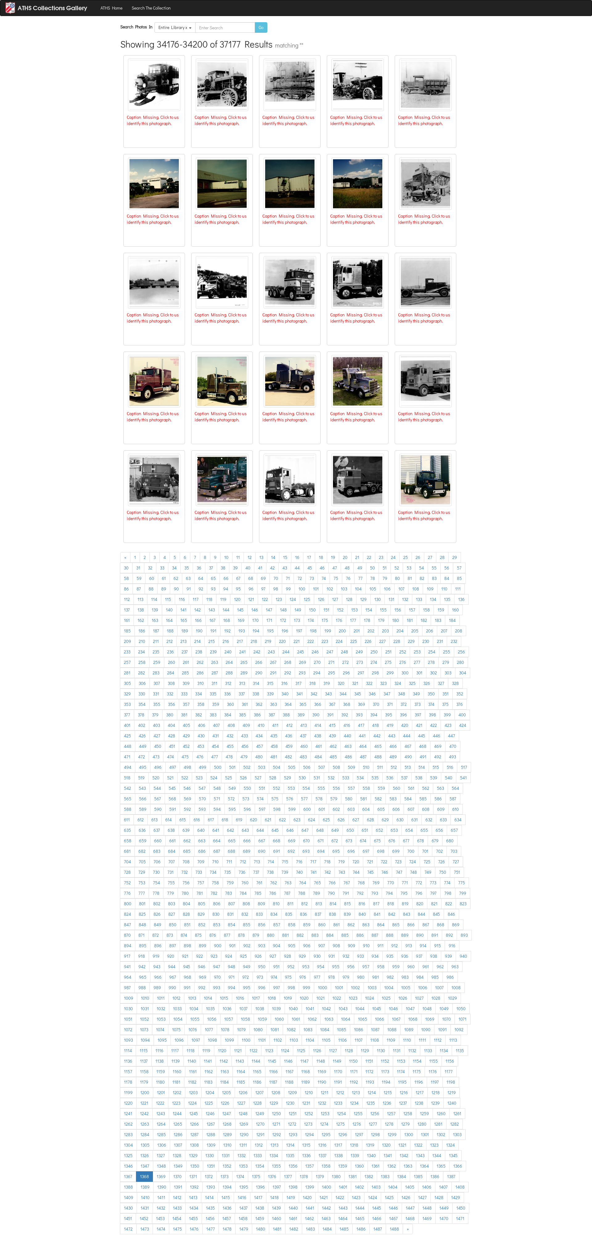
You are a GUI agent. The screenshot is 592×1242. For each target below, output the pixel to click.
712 (243, 862)
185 (127, 631)
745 (370, 872)
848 (142, 924)
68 (250, 578)
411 (275, 725)
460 (304, 746)
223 (325, 641)
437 (303, 736)
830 (216, 914)
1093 (128, 1040)
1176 (433, 1071)
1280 (421, 1124)
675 (377, 841)
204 (400, 631)
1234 (354, 1103)
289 (244, 673)
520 (155, 778)
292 (287, 673)
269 (302, 662)
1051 (128, 1019)
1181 (176, 1082)
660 (158, 841)
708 (186, 862)
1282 (454, 1124)
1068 (412, 1019)
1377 (288, 1176)
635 (127, 830)
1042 (326, 1008)
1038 (259, 1008)
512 (394, 767)
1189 (305, 1082)
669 (291, 841)
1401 (343, 1187)
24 (393, 557)
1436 (227, 1208)
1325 (128, 1155)
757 (200, 883)
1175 (417, 1071)
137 (127, 610)
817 (376, 903)
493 (452, 757)
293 (302, 673)
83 (434, 578)
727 (456, 862)
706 (157, 862)
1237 (403, 1103)
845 (436, 914)
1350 (194, 1166)
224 (339, 641)
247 (330, 652)
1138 (159, 1061)
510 (366, 767)
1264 (161, 1124)
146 (254, 610)
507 (321, 767)
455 (230, 746)
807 (231, 903)
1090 (425, 1029)
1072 (128, 1029)
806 (216, 903)
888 (389, 935)
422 (433, 725)
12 (250, 557)
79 (385, 578)
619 (239, 820)
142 (197, 610)
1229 (273, 1103)
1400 (326, 1187)
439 (332, 736)
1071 (462, 1019)
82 (422, 578)
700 (410, 851)
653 (394, 830)
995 (246, 987)
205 (414, 631)
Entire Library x (173, 27)
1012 (176, 998)
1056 (211, 1019)
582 (378, 799)
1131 (397, 1050)
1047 (410, 1008)
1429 (455, 1197)
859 (306, 924)
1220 (128, 1103)
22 (369, 557)
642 (230, 830)
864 (380, 924)
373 (417, 704)
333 (184, 694)
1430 (128, 1208)
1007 (439, 987)
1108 (374, 1040)
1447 (410, 1208)
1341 (388, 1155)
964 (127, 977)
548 (217, 788)
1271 (276, 1124)
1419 (290, 1197)
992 (201, 987)
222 (310, 641)
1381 (352, 1176)
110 (444, 589)
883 (315, 935)
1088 (392, 1029)
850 (172, 924)
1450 (460, 1208)
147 (269, 610)
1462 (309, 1218)
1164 (240, 1071)
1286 (178, 1134)
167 (212, 620)
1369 (161, 1176)
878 (241, 935)
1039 (276, 1008)
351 (445, 694)
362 (259, 704)
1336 (306, 1155)
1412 (177, 1197)
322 (369, 683)
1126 (317, 1050)
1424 (372, 1197)
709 (200, 862)
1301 (425, 1134)
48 (347, 568)
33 (162, 568)
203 (385, 631)
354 (142, 704)
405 (186, 725)
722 (384, 862)
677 (406, 841)
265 (244, 662)
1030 (128, 1008)
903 (261, 945)
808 (246, 903)
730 (156, 872)
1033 (177, 1008)
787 (287, 893)
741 (313, 872)
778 (156, 893)
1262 (128, 1124)
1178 (128, 1082)
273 (359, 662)
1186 (257, 1082)
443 (391, 736)
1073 (144, 1029)
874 (184, 935)
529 (287, 778)
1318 (354, 1145)
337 (242, 694)
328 (455, 683)
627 (355, 820)
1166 (273, 1071)
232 (454, 641)
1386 (434, 1176)
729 (141, 872)
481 (273, 757)
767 (346, 883)
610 (455, 809)
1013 (192, 998)
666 (247, 841)
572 (231, 799)
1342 (404, 1155)
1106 (342, 1040)
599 (292, 809)
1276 (356, 1124)
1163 (224, 1071)
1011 (161, 998)
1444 (359, 1208)
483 (303, 757)
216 (226, 641)
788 (301, 893)
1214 (372, 1092)
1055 (194, 1019)
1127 (333, 1050)
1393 (210, 1187)
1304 (128, 1145)
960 (411, 966)
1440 (293, 1208)
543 (142, 788)
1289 (227, 1134)
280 (460, 662)
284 (170, 673)
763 (288, 883)
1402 (359, 1187)
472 (141, 757)
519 (141, 778)
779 (170, 893)
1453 (160, 1218)
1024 (369, 998)
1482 (293, 1229)
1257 (391, 1113)
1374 (240, 1176)
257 (127, 662)
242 (256, 652)
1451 (128, 1218)
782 (214, 893)
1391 (178, 1187)
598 (277, 809)
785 (257, 893)
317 (298, 683)
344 (343, 694)
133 (419, 599)
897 (172, 945)
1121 (238, 1050)
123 (279, 599)
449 (142, 746)
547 (202, 788)
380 (169, 715)
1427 (422, 1197)
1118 (191, 1050)
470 (452, 746)
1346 (128, 1166)
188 (170, 631)
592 (187, 809)
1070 (446, 1019)
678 (420, 841)
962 (440, 966)
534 (360, 778)
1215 (388, 1092)
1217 (420, 1092)
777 (141, 893)
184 (452, 620)
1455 (193, 1218)
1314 (290, 1145)
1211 (324, 1092)
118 (209, 599)
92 (201, 589)
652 (379, 830)
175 (325, 620)
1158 (144, 1071)
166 (198, 620)
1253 (325, 1113)
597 (262, 809)
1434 (193, 1208)
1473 (144, 1229)
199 (327, 631)
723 (398, 862)
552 (276, 788)
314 (256, 683)
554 (306, 788)
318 (312, 683)
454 (215, 746)
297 (361, 673)
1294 (309, 1134)
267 (273, 662)
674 (363, 841)
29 (454, 557)
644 (260, 830)
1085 (341, 1029)
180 (395, 620)
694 (321, 851)
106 (387, 589)
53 (409, 568)
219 (268, 641)
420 (404, 725)
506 (306, 767)
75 (336, 578)
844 (421, 914)
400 (462, 715)
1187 (273, 1082)
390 (315, 715)
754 (156, 883)
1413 (193, 1197)
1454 (176, 1218)
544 (157, 788)
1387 (451, 1176)
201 (357, 631)
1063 (328, 1019)
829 (201, 914)
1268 (227, 1124)
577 (304, 799)
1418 (274, 1197)
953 (305, 966)
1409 (128, 1197)
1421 (323, 1197)
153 (354, 610)
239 (213, 652)
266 (258, 662)
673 (349, 841)
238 (198, 652)
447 (451, 736)
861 (336, 924)
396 (403, 715)
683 (156, 851)
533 (345, 778)
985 (435, 977)
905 (291, 945)
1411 (161, 1197)
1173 (385, 1071)
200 (342, 631)
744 (356, 872)
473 (156, 757)
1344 (436, 1155)
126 (321, 599)
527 (258, 778)
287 (215, 673)
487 (363, 757)
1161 (193, 1071)
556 (336, 788)
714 (271, 862)
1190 (322, 1082)
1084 (324, 1029)
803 (171, 903)
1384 (401, 1176)
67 (238, 578)
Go (261, 27)
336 (227, 694)
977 (317, 977)
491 (423, 757)
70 (275, 578)
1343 (420, 1155)
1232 (322, 1103)
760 (245, 883)
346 (372, 694)
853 (216, 924)
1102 (277, 1040)
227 (382, 641)
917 (127, 956)
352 (459, 694)
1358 (326, 1166)
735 (227, 872)
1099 (229, 1040)
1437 (243, 1208)
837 (318, 914)
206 (429, 631)
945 (186, 966)
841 (377, 914)
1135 (460, 1050)
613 (154, 820)
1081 (274, 1029)
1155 (433, 1061)
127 (335, 599)
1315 (306, 1145)
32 (150, 568)
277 (417, 662)
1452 (144, 1218)
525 (228, 778)
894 (127, 945)
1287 (194, 1134)
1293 (293, 1134)
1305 (145, 1145)
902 (246, 945)
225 (353, 641)
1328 (177, 1155)
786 (272, 893)
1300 (408, 1134)
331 (156, 694)
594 (217, 809)
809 (261, 903)
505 (291, 767)
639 (186, 830)
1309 (211, 1145)
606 (396, 809)
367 (332, 704)
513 (408, 767)
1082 (291, 1029)
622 (282, 820)
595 (232, 809)
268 (287, 662)
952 (290, 966)
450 (157, 746)
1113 (453, 1040)
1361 (376, 1166)
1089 (408, 1029)
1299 (392, 1134)
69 (263, 578)
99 (288, 589)
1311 (243, 1145)
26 (418, 557)
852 (201, 924)
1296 (342, 1134)
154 (368, 610)
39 (235, 568)
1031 (145, 1008)
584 (408, 799)
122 (265, 599)
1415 (225, 1197)
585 (423, 799)
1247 (226, 1113)
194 (256, 631)
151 (326, 610)
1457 (226, 1218)
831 (230, 914)
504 (276, 767)
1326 (144, 1155)
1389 (145, 1187)
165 (183, 620)
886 (360, 935)
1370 (177, 1176)
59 (139, 578)
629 (385, 820)
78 (372, 578)
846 (451, 914)
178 (367, 620)
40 (247, 568)
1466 (376, 1218)
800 (127, 903)
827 (171, 914)
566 (142, 799)
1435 (210, 1208)
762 (273, 883)
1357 (309, 1166)
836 (303, 914)
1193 (370, 1082)
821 (434, 903)
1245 (193, 1113)
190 (199, 631)
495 (142, 767)
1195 (402, 1082)
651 (365, 830)
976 (302, 977)
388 (286, 715)
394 (373, 715)
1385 (418, 1176)
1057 (228, 1019)
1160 (177, 1071)
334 (198, 694)
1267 (211, 1124)
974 (274, 977)
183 (438, 620)
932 (346, 956)
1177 (449, 1071)
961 (425, 966)
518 (127, 778)
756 (186, 883)
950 (261, 966)
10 (226, 557)
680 (450, 841)
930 (317, 956)
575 (274, 799)
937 (419, 956)
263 (214, 662)
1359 (342, 1166)
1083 (307, 1029)
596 (247, 809)
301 (419, 673)
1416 (242, 1197)
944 (171, 966)
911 (380, 945)
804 (186, 903)
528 (272, 778)
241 (242, 652)
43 (284, 568)
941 (127, 966)
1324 (450, 1145)
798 (447, 893)
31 (138, 568)
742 (327, 872)
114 (154, 599)
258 (142, 662)
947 (216, 966)
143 (211, 610)
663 (201, 841)
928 (287, 956)
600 (307, 809)
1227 (241, 1103)
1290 (244, 1134)
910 (366, 945)
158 (426, 610)
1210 (309, 1092)
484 (318, 757)
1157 (128, 1071)
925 (243, 956)
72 (300, 578)
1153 (401, 1061)
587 (453, 799)
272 (345, 662)
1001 (339, 987)
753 (141, 883)
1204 (209, 1092)
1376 (272, 1176)
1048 (427, 1008)
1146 (288, 1061)
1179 (144, 1082)
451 (172, 746)
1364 (424, 1166)
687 (216, 851)
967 (172, 977)
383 (213, 715)
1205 (226, 1092)
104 (358, 589)
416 (346, 725)
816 (362, 903)
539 (433, 778)
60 (151, 578)
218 (254, 641)
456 (245, 746)
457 (259, 746)
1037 (243, 1008)
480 (259, 757)
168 (226, 620)
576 (289, 799)
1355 (276, 1166)
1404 (392, 1187)
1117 (175, 1050)
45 (309, 568)
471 (127, 757)
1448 (427, 1208)
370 (376, 704)
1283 (128, 1134)
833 (259, 914)
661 (172, 841)
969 (202, 977)
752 (127, 883)
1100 (246, 1040)
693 (306, 851)
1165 (257, 1071)
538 (418, 778)
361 (245, 704)
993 (216, 987)
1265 (177, 1124)
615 (182, 820)
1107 (359, 1040)
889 (405, 935)
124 (293, 599)
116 (182, 599)
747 (399, 872)
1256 (374, 1113)
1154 (417, 1061)
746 (384, 872)
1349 (178, 1166)
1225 (208, 1103)
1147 (304, 1061)
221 (297, 641)
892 (449, 935)
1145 (272, 1061)
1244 (177, 1113)
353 (127, 704)
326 (426, 683)
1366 (457, 1166)
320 (341, 683)
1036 (227, 1008)
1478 (227, 1229)
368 (346, 704)
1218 (435, 1092)
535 (375, 778)
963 (454, 966)
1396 (260, 1187)
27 (430, 557)
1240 (451, 1103)
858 (291, 924)
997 (276, 987)
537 (404, 778)
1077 (209, 1029)
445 (421, 736)
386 (257, 715)
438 (317, 736)
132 (405, 599)
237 (185, 652)
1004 (388, 987)
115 (168, 599)
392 (344, 715)
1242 (144, 1113)
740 (299, 872)
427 (157, 736)
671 (321, 841)
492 (437, 757)
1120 (222, 1050)
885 (345, 935)
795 (404, 893)
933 (360, 956)
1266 (194, 1124)
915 (437, 945)
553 (291, 788)
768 (361, 883)
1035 (210, 1008)
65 (213, 578)
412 (289, 725)
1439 (276, 1208)
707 (171, 862)
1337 (323, 1155)
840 (362, 914)
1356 (293, 1166)
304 (462, 673)
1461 (293, 1218)
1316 (322, 1145)
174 (311, 620)
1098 (212, 1040)
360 (230, 704)
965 (142, 977)
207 (444, 631)
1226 (225, 1103)
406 (201, 725)
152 (340, 610)
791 (346, 893)
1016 (240, 998)
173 (297, 620)
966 (158, 977)
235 (156, 652)
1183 (208, 1082)
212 (169, 641)
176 (339, 620)
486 (348, 757)
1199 (128, 1092)
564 (455, 788)
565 (127, 799)
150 (312, 610)
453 (200, 746)
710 (215, 862)
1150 (353, 1061)
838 (332, 914)
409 (246, 725)
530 (302, 778)
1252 (308, 1113)
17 (309, 557)
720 (355, 862)
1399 (309, 1187)
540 (448, 778)
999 (306, 987)
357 (186, 704)
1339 (355, 1155)
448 (127, 746)
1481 (277, 1229)
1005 (405, 987)
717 (313, 862)
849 (157, 924)
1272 (292, 1124)
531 (317, 778)
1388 (128, 1187)
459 (289, 746)
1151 (369, 1061)
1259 (424, 1113)
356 (171, 704)
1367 (128, 1176)
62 (176, 578)
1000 (322, 987)
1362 (391, 1166)
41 (260, 568)
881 (285, 935)
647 (305, 830)
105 (372, 589)
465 (378, 746)
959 (396, 966)
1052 (144, 1019)
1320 (386, 1145)
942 (142, 966)
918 (141, 956)
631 (414, 820)
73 (312, 578)
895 (142, 945)
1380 (336, 1176)
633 (443, 820)
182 (424, 620)
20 (345, 557)
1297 (359, 1134)
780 (185, 893)
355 (156, 704)
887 (375, 935)
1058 (245, 1019)
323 (383, 683)
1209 (292, 1092)
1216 (404, 1092)
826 (157, 914)
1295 (326, 1134)
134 (433, 599)
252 (402, 652)
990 (172, 987)
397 (418, 715)
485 (333, 757)
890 (420, 935)
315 (270, 683)
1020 (304, 998)
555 (321, 788)
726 (441, 862)
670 (306, 841)
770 (390, 883)
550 (247, 788)
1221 (144, 1103)
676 (391, 841)
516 (450, 767)
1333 (257, 1155)
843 (406, 914)
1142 (224, 1061)
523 (199, 778)
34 (174, 568)
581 (363, 799)
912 (394, 945)
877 (227, 935)
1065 (362, 1019)
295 (331, 673)
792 (360, 893)
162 (141, 620)
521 (170, 778)
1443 (343, 1208)
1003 (372, 987)
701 (425, 851)
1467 (393, 1218)
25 (405, 557)
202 (371, 631)
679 (435, 841)
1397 (277, 1187)
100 (301, 589)
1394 (227, 1187)
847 (127, 924)
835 (288, 914)
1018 (272, 998)
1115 (144, 1050)
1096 (179, 1040)
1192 (354, 1082)
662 (187, 841)
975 (288, 977)
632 (429, 820)
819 (405, 903)
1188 (289, 1082)
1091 (442, 1029)
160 (455, 610)
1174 (401, 1071)
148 (283, 610)
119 (223, 599)
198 (313, 631)
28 (442, 557)
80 (397, 578)
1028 (435, 998)
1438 (259, 1208)
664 (216, 841)
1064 (345, 1019)
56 (446, 568)
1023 (353, 998)
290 (258, 673)
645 (275, 830)
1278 (389, 1124)
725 (427, 862)
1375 (256, 1176)
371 (390, 704)
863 (365, 924)
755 (171, 883)
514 (421, 767)
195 (270, 631)
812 (304, 903)
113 (140, 599)
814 (333, 903)
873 (169, 935)
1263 (144, 1124)
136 (461, 599)
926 (258, 956)
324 (397, 683)
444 (406, 736)
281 (127, 673)
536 (389, 778)
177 (353, 620)
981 (375, 977)
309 (186, 683)
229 (411, 641)
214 (197, 641)
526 (243, 778)
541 (463, 778)
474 (170, 757)
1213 (356, 1092)
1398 (293, 1187)
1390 (161, 1187)
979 (346, 977)
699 (396, 851)
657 (454, 830)
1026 (402, 998)
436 (288, 736)
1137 (144, 1061)
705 (142, 862)
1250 (276, 1113)
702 (439, 851)
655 (424, 830)
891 (434, 935)
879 (256, 935)
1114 (128, 1050)
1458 (243, 1218)
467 (408, 746)
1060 (279, 1019)
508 (336, 767)
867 (425, 924)
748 (413, 872)
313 (242, 683)
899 (202, 945)
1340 (371, 1155)
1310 (227, 1145)
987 (127, 987)
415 (332, 725)
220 (282, 641)
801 (142, 903)
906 (306, 945)
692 (291, 851)
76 (348, 578)
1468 (410, 1218)
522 (184, 778)
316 (284, 683)
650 (350, 830)
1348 (161, 1166)
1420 (307, 1197)
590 (158, 809)
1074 (160, 1029)
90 (176, 589)
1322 (418, 1145)
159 (441, 610)
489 (393, 757)
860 (322, 924)
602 (336, 809)
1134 (444, 1050)
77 (360, 578)
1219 (451, 1092)
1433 (177, 1208)
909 (351, 945)
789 (316, 893)
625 (326, 820)
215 (211, 641)
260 (171, 662)
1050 (461, 1008)
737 (256, 872)
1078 (225, 1029)
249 (359, 652)
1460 (276, 1218)
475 (185, 757)
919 (156, 956)
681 (127, 851)
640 (201, 830)
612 (141, 820)
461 (318, 746)
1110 (407, 1040)
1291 (260, 1134)
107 (401, 589)
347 (387, 694)
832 (244, 914)
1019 (288, 998)
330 (141, 694)
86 (126, 589)
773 (433, 883)
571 (217, 799)
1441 (310, 1208)
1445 (376, 1208)
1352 (227, 1166)
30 (126, 568)
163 (155, 620)
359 (215, 704)
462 (333, 746)
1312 (259, 1145)
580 (348, 799)
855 (246, 924)
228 (396, 641)
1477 (210, 1229)
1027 (419, 998)
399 (447, 715)
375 (445, 704)
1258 (407, 1113)
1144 (256, 1061)
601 (322, 809)
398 (432, 715)
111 (458, 589)
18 (321, 557)
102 (330, 589)
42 (272, 568)
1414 (209, 1197)
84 (446, 578)
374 (431, 704)
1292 (276, 1134)
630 (400, 820)
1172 (369, 1071)
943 (156, 966)
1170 (338, 1071)
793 (374, 893)
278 (431, 662)
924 (228, 956)
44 (297, 568)
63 (188, 578)
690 (261, 851)
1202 (177, 1092)
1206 (243, 1092)
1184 (224, 1082)
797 (433, 893)
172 (283, 620)
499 (202, 767)
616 (197, 820)
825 (142, 914)
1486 (361, 1229)
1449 (444, 1208)
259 (156, 662)
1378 (304, 1176)
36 (199, 568)
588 (127, 809)
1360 (359, 1166)
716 (299, 862)
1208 (275, 1092)
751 (457, 872)
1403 (376, 1187)
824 (127, 914)
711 (229, 862)
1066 (379, 1019)
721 (370, 862)
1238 (419, 1103)
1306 (161, 1145)
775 (461, 883)
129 (363, 599)
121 (251, 599)
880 (270, 935)
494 (127, 767)
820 (419, 903)
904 (276, 945)
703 (453, 851)
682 (142, 851)
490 (408, 757)
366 (317, 704)
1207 (259, 1092)
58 (126, 578)
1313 (274, 1145)
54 (421, 568)
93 (213, 589)
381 (184, 715)
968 (187, 977)
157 (412, 610)
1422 (339, 1197)
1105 (326, 1040)
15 (285, 557)
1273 (308, 1124)
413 (303, 725)
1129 (365, 1050)
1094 (145, 1040)
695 (336, 851)
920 (170, 956)
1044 (359, 1008)
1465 (359, 1218)
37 (211, 568)
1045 (376, 1008)
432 (230, 736)
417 (361, 725)
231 (440, 641)
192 (227, 631)
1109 (391, 1040)
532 (331, 778)
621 (268, 820)
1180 (160, 1082)
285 (185, 673)
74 (324, 578)
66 (226, 578)
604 (366, 809)
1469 (427, 1218)
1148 (320, 1061)
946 (201, 966)
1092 (458, 1029)
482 (288, 757)
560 (396, 788)
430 (201, 736)
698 (380, 851)
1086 (358, 1029)
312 (228, 683)
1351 (211, 1166)
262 (200, 662)
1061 (296, 1019)
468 (422, 746)
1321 (402, 1145)
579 (333, 799)
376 (459, 704)
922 (199, 956)
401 (127, 725)
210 (142, 641)
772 (419, 883)
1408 (460, 1187)
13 (261, 557)
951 (276, 966)
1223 (176, 1103)
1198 (450, 1082)
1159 (160, 1071)
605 (381, 809)
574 (260, 799)
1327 (161, 1155)
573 (245, 799)
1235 (370, 1103)
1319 (370, 1145)
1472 (128, 1229)
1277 (373, 1124)
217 (240, 641)
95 (238, 589)
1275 (340, 1124)
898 (187, 945)
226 (368, 641)
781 (199, 893)
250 (374, 652)
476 (200, 757)
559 (381, 788)
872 (155, 935)
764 (302, 883)
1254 (341, 1113)
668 (276, 841)
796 (418, 893)
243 (271, 652)
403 (156, 725)
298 (375, 673)
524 (213, 778)
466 (393, 746)
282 (141, 673)
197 (299, 631)
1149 (337, 1061)
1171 (354, 1071)
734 (213, 872)
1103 (294, 1040)
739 (285, 872)
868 (440, 924)
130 (377, 599)
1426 (405, 1197)
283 (156, 673)
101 (316, 589)
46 (322, 568)
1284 (144, 1134)
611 (127, 820)
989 (157, 987)
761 (259, 883)
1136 (128, 1061)
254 (431, 652)
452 (186, 746)
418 (375, 725)
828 (186, 914)
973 (260, 977)
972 (245, 977)
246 (315, 652)
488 (378, 757)
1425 (389, 1197)
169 (241, 620)
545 (172, 788)
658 (127, 841)
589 (142, 809)
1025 (386, 998)
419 (390, 725)
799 (462, 893)
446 (436, 736)
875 (198, 935)
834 (274, 914)
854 (231, 924)
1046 (393, 1008)
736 (242, 872)
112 (127, 599)
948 (231, 966)
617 (211, 820)
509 (351, 767)
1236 (387, 1103)
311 (214, 683)
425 (127, 736)
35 (186, 568)
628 (370, 820)
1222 (160, 1103)
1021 (320, 998)
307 (157, 683)
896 (158, 945)
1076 (192, 1029)
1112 (438, 1040)
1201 (161, 1092)
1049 (444, 1008)
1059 (262, 1019)
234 (141, 652)
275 (388, 662)
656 (439, 830)
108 (415, 589)
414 (317, 725)
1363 (408, 1166)
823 (463, 903)
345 (357, 694)
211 (156, 641)
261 (186, 662)
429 (186, 736)
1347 (145, 1166)
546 (187, 788)
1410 (145, 1197)
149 (297, 610)
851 (187, 924)
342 (313, 694)
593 (202, 809)
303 (448, 673)
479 (244, 757)
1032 (161, 1008)
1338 (338, 1155)
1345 (453, 1155)
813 (318, 903)
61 (164, 578)
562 (425, 788)
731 (170, 872)
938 (433, 956)
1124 (285, 1050)
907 (321, 945)
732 (184, 872)
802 (156, 903)
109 (430, 589)
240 (228, 652)
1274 (324, 1124)
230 (425, 641)
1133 (428, 1050)
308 (171, 683)
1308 (194, 1145)
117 (196, 599)
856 (261, 924)
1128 (349, 1050)
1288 (210, 1134)
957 (365, 966)
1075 (176, 1029)
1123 (269, 1050)
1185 (240, 1082)
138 (141, 610)
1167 (290, 1071)
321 (355, 683)
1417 (258, 1197)
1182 (192, 1082)
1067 (396, 1019)
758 (215, 883)
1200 (144, 1092)
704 (127, 862)
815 (347, 903)
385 (242, 715)
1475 (177, 1229)
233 (127, 652)
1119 (206, 1050)
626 (341, 820)
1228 (257, 1103)
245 (300, 652)
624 (311, 820)
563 (440, 788)
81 (410, 578)
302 (433, 673)
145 (240, 610)
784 (243, 893)
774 (447, 883)
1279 (405, 1124)
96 (251, 589)
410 (261, 725)
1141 (208, 1061)
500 (217, 767)
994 (231, 987)
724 (412, 862)
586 (438, 799)
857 (276, 924)
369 (361, 704)
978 (331, 977)
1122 (253, 1050)
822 (448, 903)
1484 (327, 1229)
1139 (175, 1061)
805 (201, 903)
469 (438, 746)
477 (214, 757)
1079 (241, 1029)
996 (261, 987)
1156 (450, 1061)
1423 (356, 1197)
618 (225, 820)
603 (351, 809)
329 (127, 694)
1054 (178, 1019)
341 (299, 694)
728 (127, 872)
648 (320, 830)
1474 (161, 1229)
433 (244, 736)
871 (141, 935)
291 (273, 673)
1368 (144, 1176)
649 (335, 830)
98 (275, 589)
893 (464, 935)
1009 (128, 998)
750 (442, 872)
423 (448, 725)
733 (198, 872)
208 (458, 631)
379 (155, 715)
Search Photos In (137, 27)
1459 (259, 1218)
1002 (355, 987)
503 (261, 767)
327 (441, 683)
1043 (343, 1008)
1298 (375, 1134)
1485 (344, 1229)
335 (213, 694)
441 (362, 736)
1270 (260, 1124)
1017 (256, 998)
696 (351, 851)
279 (445, 662)
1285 (161, 1134)
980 (360, 977)
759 (230, 883)
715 (285, 862)
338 (256, 694)
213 (183, 641)
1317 (338, 1145)
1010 (145, 998)
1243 (160, 1113)
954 (320, 966)
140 (169, 610)
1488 (394, 1229)
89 (163, 589)
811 (290, 903)
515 (436, 767)
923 (214, 956)
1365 (441, 1166)
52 (396, 568)
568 (172, 799)
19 (333, 557)
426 (142, 736)
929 (302, 956)
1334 (273, 1155)
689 (246, 851)
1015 (224, 998)
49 (359, 568)
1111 (422, 1040)
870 (127, 935)
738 (270, 872)
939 (448, 956)
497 (172, 767)
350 (431, 694)
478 (229, 757)
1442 (326, 1208)
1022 (336, 998)
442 (376, 736)
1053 (161, 1019)
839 (347, 914)
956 (351, 966)
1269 (243, 1124)
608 (426, 809)
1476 (194, 1229)
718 (327, 862)
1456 (210, 1218)
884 (330, 935)
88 (151, 589)
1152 (385, 1061)
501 (232, 767)
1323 (434, 1145)
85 (459, 578)
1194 (386, 1082)
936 (404, 956)
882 (300, 935)
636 (142, 830)
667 (261, 841)
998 (291, 987)
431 (215, 736)
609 (441, 809)
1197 (435, 1082)
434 (259, 736)
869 (455, 924)
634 (458, 820)
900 (217, 945)
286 (200, 673)
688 (231, 851)
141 (183, 610)
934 (375, 956)
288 (229, 673)
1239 (435, 1103)
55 (434, 568)
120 (237, 599)
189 (184, 631)
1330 (209, 1155)
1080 (258, 1029)
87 (139, 589)
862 (351, 924)
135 (447, 599)
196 (285, 631)
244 (286, 652)
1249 (259, 1113)
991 (187, 987)
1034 (193, 1008)
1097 (195, 1040)
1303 (457, 1134)
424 (462, 725)
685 (187, 851)
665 (232, 841)
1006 (422, 987)
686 (202, 851)
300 (405, 673)
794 (389, 893)
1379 (320, 1176)
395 (388, 715)
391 (330, 715)
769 (376, 883)
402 (141, 725)
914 (423, 945)
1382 (368, 1176)
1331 (226, 1155)
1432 (161, 1208)
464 (363, 746)
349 (416, 694)
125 (307, 599)
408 (231, 725)
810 (276, 903)
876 (212, 935)
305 (127, 683)
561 (411, 788)
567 (157, 799)
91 (189, 589)
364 (288, 704)
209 (127, 641)
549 (232, 788)
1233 (338, 1103)
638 (171, 830)
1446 (393, 1208)
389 (301, 715)
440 (347, 736)
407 (216, 725)
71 (288, 578)
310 (200, 683)
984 (420, 977)
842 (391, 914)
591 (172, 809)
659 (142, 841)
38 (223, 568)
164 (169, 620)
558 (366, 788)
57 (459, 568)
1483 (310, 1229)
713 (257, 862)
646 (290, 830)
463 (348, 746)
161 (127, 620)
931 (331, 956)
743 (342, 872)
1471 (460, 1218)
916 (452, 945)
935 (389, 956)
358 (200, 704)
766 (332, 883)
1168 (305, 1071)
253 (417, 652)
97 (263, 589)
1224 (192, 1103)
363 (273, 704)
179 (381, 620)
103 (344, 589)
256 (461, 652)
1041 (310, 1008)
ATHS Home (111, 8)
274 (374, 662)
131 (391, 599)
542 (127, 788)
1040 (293, 1008)
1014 (208, 998)
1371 (193, 1176)
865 (396, 924)
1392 (194, 1187)
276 (402, 662)
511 (380, 767)
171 (269, 620)
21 (357, 557)
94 (225, 589)
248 (344, 652)
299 (390, 673)
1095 (162, 1040)
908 (336, 945)
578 (319, 799)
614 (168, 820)
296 (346, 673)
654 (409, 830)
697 (366, 851)
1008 (456, 987)
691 (276, 851)
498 (187, 767)
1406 (426, 1187)
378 (141, 715)
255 (446, 652)
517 (464, 767)
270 (317, 662)
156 (397, 610)
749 (428, 872)
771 (405, 883)
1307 (178, 1145)
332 (170, 694)
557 (351, 788)
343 (328, 694)
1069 (429, 1019)
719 (341, 862)
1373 (224, 1176)
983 (405, 977)
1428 (438, 1197)
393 (359, 715)
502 (246, 767)
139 (155, 610)
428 (171, 736)
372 (404, 704)
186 (141, 631)
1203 (193, 1092)
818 (390, 903)
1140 (191, 1061)
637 (157, 830)
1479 (243, 1229)
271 (331, 662)
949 (246, 966)
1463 (326, 1218)
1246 (210, 1113)
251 (388, 652)
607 (411, 809)
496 (158, 767)
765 (317, 883)
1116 (159, 1050)
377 (127, 715)
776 (127, 893)
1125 (301, 1050)
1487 (377, 1229)
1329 (193, 1155)
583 (393, 799)
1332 (241, 1155)
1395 (243, 1187)
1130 (381, 1050)
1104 (310, 1040)
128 (349, 599)
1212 (340, 1092)
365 (302, 704)
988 (142, 987)
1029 (452, 998)
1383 (385, 1176)
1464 (342, 1218)
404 (171, 725)
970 (217, 977)
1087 (375, 1029)
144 (226, 610)
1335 (290, 1155)
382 (198, 715)
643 (245, 830)
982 (390, 977)
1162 (208, 1071)
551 (262, 788)
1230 (290, 1103)
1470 (443, 1218)
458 (274, 746)
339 (270, 694)
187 (156, 631)
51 (385, 568)
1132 (412, 1050)
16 (297, 557)
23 (381, 557)
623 (297, 820)
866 (411, 924)
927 (272, 956)
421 (419, 725)
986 (450, 977)
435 (274, 736)
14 (273, 557)
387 (272, 715)
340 (285, 694)
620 (253, 820)
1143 (240, 1061)
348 (401, 694)
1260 (441, 1113)
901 (232, 945)
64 (200, 578)
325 (412, 683)
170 (255, 620)
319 (326, 683)
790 (331, 893)
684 (171, 851)
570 (202, 799)
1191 (338, 1082)
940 (463, 956)
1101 (262, 1040)
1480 (260, 1229)
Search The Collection (151, 8)
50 (372, 568)
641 (215, 830)
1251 (293, 1113)
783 (228, 893)
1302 (441, 1134)
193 (241, 631)
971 (231, 977)
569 (187, 799)
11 (238, 557)
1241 (128, 1113)
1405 (409, 1187)
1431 (145, 1208)
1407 (443, 1187)
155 (383, 610)
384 (227, 715)
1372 (209, 1176)
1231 (306, 1103)
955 (335, 966)
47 (334, 568)
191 (213, 631)
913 (408, 945)
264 (229, 662)
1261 (457, 1113)
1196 (418, 1082)
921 (185, 956)
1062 (312, 1019)
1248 (243, 1113)
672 (334, 841)
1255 (358, 1113)
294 (316, 673)
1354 (259, 1166)
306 (142, 683)
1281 (438, 1124)
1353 (243, 1166)
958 (380, 966)
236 (170, 652)
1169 (322, 1071)
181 (410, 620)
